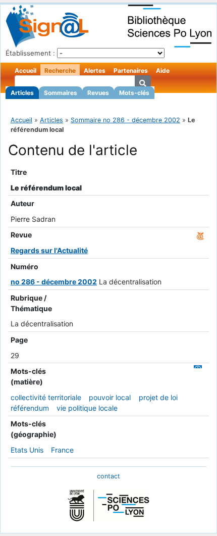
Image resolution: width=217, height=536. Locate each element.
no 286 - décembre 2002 (54, 281)
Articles (22, 92)
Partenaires (131, 70)
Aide (163, 70)
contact (108, 476)
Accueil (25, 70)
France (62, 450)
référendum (30, 408)
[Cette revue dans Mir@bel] (200, 234)
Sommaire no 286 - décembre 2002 (125, 120)
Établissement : (30, 53)
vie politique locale (87, 408)
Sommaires (60, 92)
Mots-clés (134, 92)
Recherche (60, 70)
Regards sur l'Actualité (49, 250)
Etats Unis (27, 450)
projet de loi (158, 397)
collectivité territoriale (46, 397)
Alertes (94, 70)
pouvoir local (110, 397)
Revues (98, 92)
